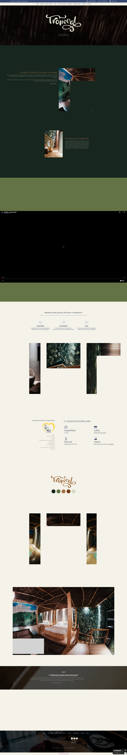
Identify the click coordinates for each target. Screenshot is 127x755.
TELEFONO (40, 326)
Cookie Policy (73, 742)
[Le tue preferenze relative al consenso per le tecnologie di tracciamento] (125, 753)
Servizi (55, 3)
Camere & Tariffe (48, 3)
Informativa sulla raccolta (63, 753)
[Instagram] (72, 738)
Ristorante (69, 3)
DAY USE (42, 3)
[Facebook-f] (74, 738)
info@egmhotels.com (87, 331)
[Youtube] (77, 738)
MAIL (86, 326)
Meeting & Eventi (76, 3)
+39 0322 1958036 (40, 331)
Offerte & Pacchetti (62, 3)
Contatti (89, 3)
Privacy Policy (73, 741)
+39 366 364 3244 (63, 331)
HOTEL (37, 3)
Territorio (84, 3)
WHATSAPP (63, 326)
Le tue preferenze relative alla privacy (78, 744)
